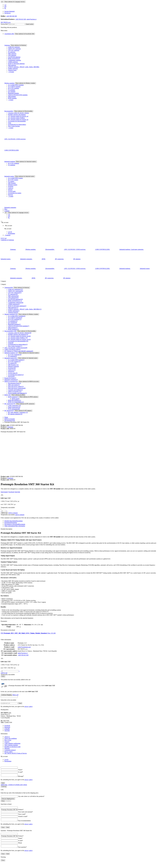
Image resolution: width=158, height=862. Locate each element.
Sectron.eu (7, 13)
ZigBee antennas (13, 68)
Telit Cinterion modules (11, 745)
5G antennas (11, 52)
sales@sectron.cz (31, 19)
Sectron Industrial (9, 11)
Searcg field (4, 24)
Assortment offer (9, 34)
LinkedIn (7, 729)
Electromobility (8, 111)
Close (2, 676)
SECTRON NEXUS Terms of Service (15, 753)
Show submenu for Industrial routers (24, 176)
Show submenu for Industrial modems (26, 161)
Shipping (7, 748)
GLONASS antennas (14, 57)
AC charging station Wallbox (16, 118)
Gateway (10, 188)
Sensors (10, 189)
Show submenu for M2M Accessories (29, 381)
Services (10, 194)
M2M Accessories (11, 381)
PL (5, 8)
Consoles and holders (15, 390)
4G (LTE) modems (13, 163)
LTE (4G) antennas (13, 50)
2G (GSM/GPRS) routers (15, 178)
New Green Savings (14, 126)
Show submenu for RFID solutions (29, 397)
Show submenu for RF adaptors (23, 410)
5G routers (11, 181)
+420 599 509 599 (11, 16)
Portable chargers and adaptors (17, 114)
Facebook (11, 492)
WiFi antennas (12, 53)
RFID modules (12, 98)
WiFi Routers (12, 183)
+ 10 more (11, 72)
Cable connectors (14, 405)
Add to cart (4, 513)
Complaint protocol (10, 750)
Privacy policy (8, 751)
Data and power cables (16, 386)
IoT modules (11, 91)
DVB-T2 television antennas (16, 63)
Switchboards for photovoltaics (17, 124)
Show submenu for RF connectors (25, 403)
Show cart (15, 695)
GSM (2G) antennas (14, 47)
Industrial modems (9, 161)
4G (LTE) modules (13, 88)
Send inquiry (4, 492)
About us (7, 737)
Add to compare (13, 513)
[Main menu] (1, 221)
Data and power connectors (17, 388)
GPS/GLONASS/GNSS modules (18, 95)
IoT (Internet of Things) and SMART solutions (18, 351)
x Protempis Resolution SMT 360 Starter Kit (26, 685)
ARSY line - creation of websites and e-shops (14, 784)
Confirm (8, 801)
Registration (11, 233)
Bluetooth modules (13, 93)
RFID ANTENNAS (14, 58)
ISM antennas (12, 65)
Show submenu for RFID (18, 395)
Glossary (7, 742)
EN (5, 6)
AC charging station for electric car (18, 116)
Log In (10, 232)
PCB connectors (14, 409)
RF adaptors (9, 410)
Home (6, 417)
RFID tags (15, 398)
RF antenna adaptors (15, 414)
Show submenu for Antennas (18, 45)
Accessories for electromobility (17, 121)
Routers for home (10, 378)
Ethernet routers (12, 184)
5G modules (11, 90)
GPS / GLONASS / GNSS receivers (15, 139)
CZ (5, 5)
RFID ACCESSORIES (16, 402)
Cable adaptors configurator (12, 743)
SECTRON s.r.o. (6, 22)
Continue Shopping (6, 695)
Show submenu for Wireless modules (25, 83)
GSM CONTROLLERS (11, 150)
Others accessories (14, 391)
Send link (17, 492)
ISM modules (12, 96)
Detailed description (13, 521)
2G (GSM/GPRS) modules (16, 85)
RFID (7, 395)
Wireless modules (9, 83)
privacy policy (28, 706)
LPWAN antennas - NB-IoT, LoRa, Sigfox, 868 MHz (23, 67)
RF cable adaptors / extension (18, 412)
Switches (10, 186)
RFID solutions (13, 397)
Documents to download (14, 524)
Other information (14, 526)
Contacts (6, 211)
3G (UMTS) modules (14, 86)
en (2, 1)
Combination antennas (14, 60)
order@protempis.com (24, 647)
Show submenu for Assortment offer (24, 34)
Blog (5, 209)
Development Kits (14, 383)
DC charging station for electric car (18, 119)
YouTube (7, 730)
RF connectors (9, 403)
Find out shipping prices (8, 798)
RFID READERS (14, 400)
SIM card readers (14, 385)
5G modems (11, 165)
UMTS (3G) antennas (14, 48)
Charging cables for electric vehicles (18, 113)
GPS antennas (12, 55)
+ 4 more (10, 100)
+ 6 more (10, 196)
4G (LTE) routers (13, 180)
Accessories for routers (14, 193)
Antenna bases (12, 70)
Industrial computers (10, 207)
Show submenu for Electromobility (23, 111)
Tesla (9, 123)
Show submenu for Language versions (15, 1)
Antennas (7, 45)
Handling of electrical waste (12, 746)
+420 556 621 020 (20, 19)
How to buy (7, 740)
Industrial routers (9, 176)
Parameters (10, 522)
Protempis (10, 427)
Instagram (7, 727)
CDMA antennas (13, 62)
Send (20, 703)
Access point (11, 191)
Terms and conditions (10, 738)
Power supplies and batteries (17, 393)
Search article (29, 24)
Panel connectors (14, 407)
